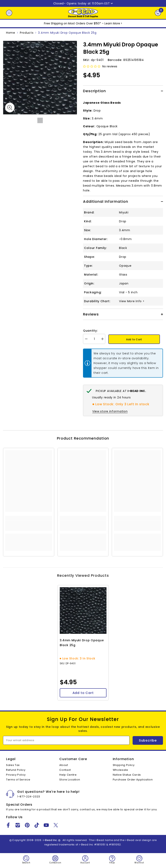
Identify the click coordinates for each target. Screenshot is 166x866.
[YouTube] (46, 825)
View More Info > (131, 301)
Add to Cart (134, 339)
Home (10, 33)
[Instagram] (17, 825)
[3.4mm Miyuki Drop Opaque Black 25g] (83, 610)
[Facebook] (8, 825)
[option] (40, 77)
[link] (28, 526)
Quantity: (90, 331)
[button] (91, 66)
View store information (110, 411)
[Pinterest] (27, 825)
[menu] (9, 13)
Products (27, 33)
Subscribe (148, 740)
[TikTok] (37, 825)
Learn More (112, 23)
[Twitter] (56, 825)
